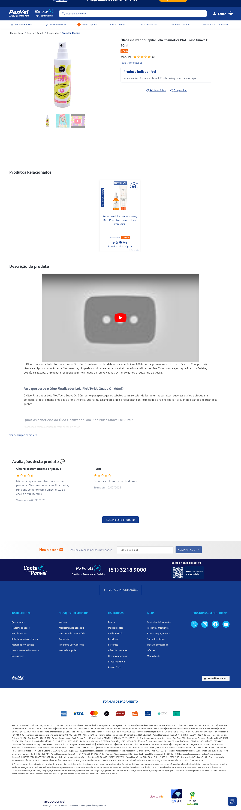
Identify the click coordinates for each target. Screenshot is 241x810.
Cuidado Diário (115, 633)
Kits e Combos (117, 24)
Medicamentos (115, 627)
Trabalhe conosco (20, 627)
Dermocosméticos (117, 656)
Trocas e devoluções (157, 644)
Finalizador (53, 33)
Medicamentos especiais (71, 627)
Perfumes (113, 644)
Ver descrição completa (23, 435)
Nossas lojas (17, 656)
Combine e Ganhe (180, 24)
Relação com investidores (24, 639)
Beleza (30, 33)
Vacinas (63, 622)
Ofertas (151, 650)
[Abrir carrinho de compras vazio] (230, 13)
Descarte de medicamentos (25, 650)
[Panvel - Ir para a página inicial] (18, 13)
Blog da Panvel (18, 633)
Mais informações (131, 62)
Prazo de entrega (156, 639)
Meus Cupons (89, 24)
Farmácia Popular (68, 650)
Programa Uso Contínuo (71, 644)
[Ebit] (176, 796)
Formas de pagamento (158, 633)
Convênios (64, 639)
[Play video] (120, 317)
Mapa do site (153, 656)
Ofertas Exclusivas (148, 24)
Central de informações (159, 622)
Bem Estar (113, 639)
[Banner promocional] (120, 3)
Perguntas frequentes (158, 627)
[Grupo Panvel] (54, 801)
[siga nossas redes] (194, 624)
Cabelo (40, 33)
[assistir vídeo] (77, 121)
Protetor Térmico (71, 33)
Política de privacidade (22, 644)
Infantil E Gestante (117, 650)
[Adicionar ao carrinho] (134, 186)
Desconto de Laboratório (216, 24)
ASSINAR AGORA (188, 549)
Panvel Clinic (114, 667)
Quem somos (18, 622)
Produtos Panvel (116, 661)
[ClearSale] (157, 796)
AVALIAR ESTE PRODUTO (120, 519)
